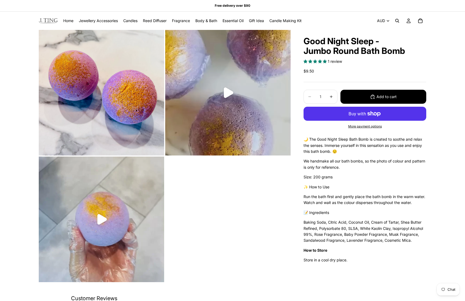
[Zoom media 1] (101, 92)
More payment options (365, 126)
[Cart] (420, 21)
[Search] (397, 21)
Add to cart (386, 96)
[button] (316, 61)
